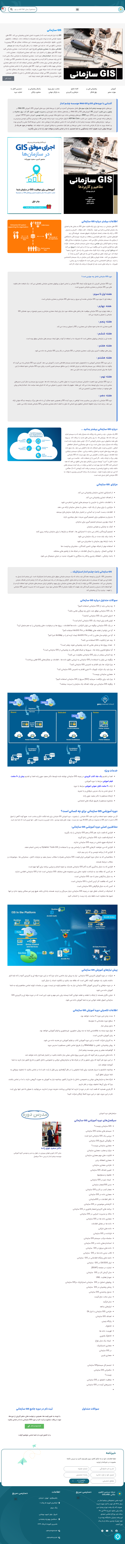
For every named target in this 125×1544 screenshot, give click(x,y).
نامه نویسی (40, 115)
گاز (28, 111)
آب (25, 111)
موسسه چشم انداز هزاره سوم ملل (90, 108)
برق (22, 111)
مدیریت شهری (40, 111)
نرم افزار (112, 250)
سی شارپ (102, 111)
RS (92, 111)
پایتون (110, 111)
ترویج (73, 247)
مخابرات (17, 111)
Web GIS (21, 108)
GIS (60, 35)
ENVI (84, 115)
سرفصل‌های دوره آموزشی (107, 1113)
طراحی (97, 243)
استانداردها (47, 56)
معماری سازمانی (42, 49)
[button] (77, 9)
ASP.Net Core (74, 118)
